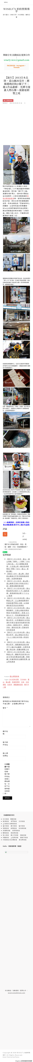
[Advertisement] (16, 36)
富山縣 (8, 682)
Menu (6, 2)
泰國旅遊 (6, 828)
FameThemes (15, 1057)
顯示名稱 (5, 732)
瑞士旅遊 (6, 835)
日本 (22, 682)
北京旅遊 (22, 821)
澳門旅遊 (14, 821)
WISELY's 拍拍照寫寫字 (16, 10)
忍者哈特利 (16, 682)
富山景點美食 (8, 100)
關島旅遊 (6, 833)
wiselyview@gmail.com (16, 993)
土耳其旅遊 (15, 837)
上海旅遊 (6, 824)
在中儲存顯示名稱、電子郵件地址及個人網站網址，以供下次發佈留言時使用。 (7, 779)
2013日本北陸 (14, 679)
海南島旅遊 (13, 824)
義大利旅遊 (14, 835)
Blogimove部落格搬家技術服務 (23, 1061)
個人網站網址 (5, 754)
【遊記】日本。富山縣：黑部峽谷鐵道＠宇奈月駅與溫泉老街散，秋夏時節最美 (17, 576)
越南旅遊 (14, 828)
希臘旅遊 (6, 837)
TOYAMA (23, 679)
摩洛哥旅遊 (23, 840)
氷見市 (9, 685)
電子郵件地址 (5, 743)
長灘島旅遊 (6, 830)
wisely (5, 103)
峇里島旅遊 (16, 830)
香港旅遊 (6, 821)
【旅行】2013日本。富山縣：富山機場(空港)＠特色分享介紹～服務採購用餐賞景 (18, 583)
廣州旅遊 (14, 826)
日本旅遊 (6, 819)
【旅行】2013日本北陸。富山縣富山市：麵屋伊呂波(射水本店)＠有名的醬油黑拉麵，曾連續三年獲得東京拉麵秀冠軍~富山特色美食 (18, 657)
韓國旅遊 (13, 819)
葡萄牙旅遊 (24, 837)
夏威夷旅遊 (14, 833)
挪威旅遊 (23, 835)
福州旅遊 (6, 826)
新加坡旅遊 (22, 828)
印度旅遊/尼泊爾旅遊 (11, 840)
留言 (5, 708)
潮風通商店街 (18, 685)
